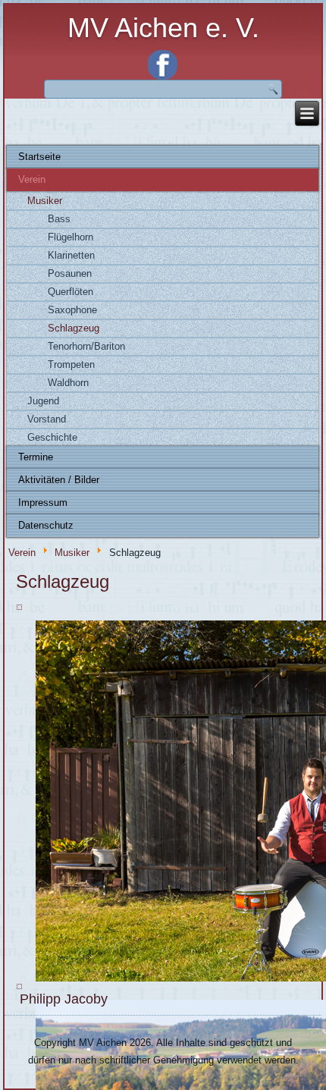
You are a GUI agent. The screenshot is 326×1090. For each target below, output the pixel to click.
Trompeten (71, 364)
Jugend (43, 401)
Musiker (44, 200)
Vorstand (46, 419)
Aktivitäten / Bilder (58, 479)
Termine (35, 457)
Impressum (42, 502)
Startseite (39, 156)
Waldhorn (68, 382)
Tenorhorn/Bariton (86, 346)
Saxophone (72, 310)
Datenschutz (46, 525)
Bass (59, 219)
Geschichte (52, 437)
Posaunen (70, 273)
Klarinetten (71, 255)
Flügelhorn (70, 237)
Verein (31, 179)
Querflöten (70, 291)
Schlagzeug (73, 328)
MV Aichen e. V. (163, 27)
